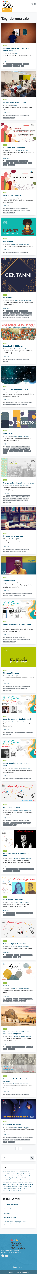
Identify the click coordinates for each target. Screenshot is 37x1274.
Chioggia (26, 311)
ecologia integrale (17, 63)
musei (21, 404)
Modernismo (12, 315)
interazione (6, 1182)
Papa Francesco (28, 1184)
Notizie (5, 45)
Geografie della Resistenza (14, 148)
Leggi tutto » (6, 61)
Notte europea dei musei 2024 (15, 389)
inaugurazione (19, 1180)
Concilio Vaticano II (23, 820)
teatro (22, 65)
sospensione (25, 317)
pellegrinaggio (7, 1186)
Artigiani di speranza (11, 807)
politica (10, 65)
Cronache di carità (9, 1209)
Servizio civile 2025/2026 (13, 346)
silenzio (13, 641)
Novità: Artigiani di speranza (14, 944)
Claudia (16, 53)
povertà (5, 317)
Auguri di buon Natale (10, 1217)
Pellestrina (14, 1186)
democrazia (9, 63)
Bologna (16, 311)
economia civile (23, 868)
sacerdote (18, 317)
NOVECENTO (8, 433)
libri (21, 163)
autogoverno (10, 311)
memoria (25, 163)
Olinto (21, 1139)
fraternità (22, 115)
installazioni (10, 404)
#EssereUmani (9, 580)
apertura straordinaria (12, 402)
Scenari (6, 986)
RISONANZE (8, 241)
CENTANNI (7, 298)
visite (25, 404)
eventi (11, 163)
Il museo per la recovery (13, 536)
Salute (23, 551)
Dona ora (7, 10)
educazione (25, 63)
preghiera (25, 500)
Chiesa (20, 311)
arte (19, 402)
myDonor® (25, 1272)
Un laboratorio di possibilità (14, 102)
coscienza (9, 161)
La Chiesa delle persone (11, 1204)
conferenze (6, 313)
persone (5, 65)
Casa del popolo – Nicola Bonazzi (17, 719)
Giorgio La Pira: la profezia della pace (18, 483)
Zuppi (5, 452)
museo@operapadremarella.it (13, 1252)
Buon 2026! (7, 1213)
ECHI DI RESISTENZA (12, 195)
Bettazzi (12, 820)
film (8, 1180)
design (18, 313)
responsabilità (16, 65)
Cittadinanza (13, 549)
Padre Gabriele (11, 1184)
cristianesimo (27, 446)
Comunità (19, 549)
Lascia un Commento (23, 150)
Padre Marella (19, 315)
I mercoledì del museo (12, 1124)
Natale (30, 1182)
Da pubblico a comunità (13, 900)
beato (27, 1171)
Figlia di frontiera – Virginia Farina (17, 624)
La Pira (27, 498)
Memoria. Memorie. (11, 673)
